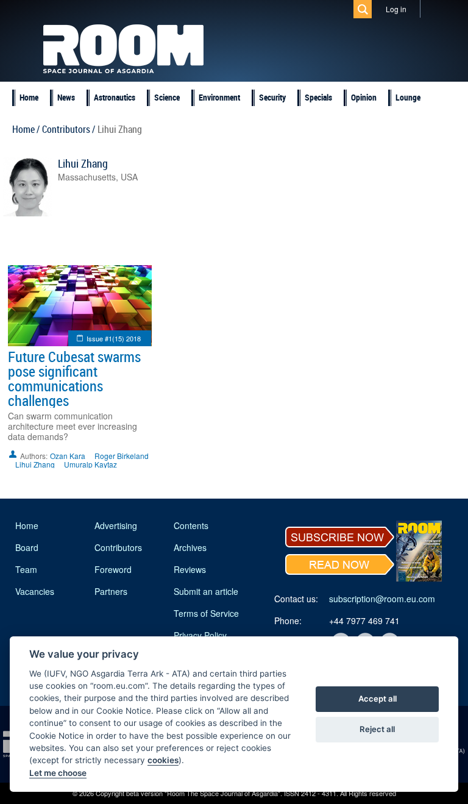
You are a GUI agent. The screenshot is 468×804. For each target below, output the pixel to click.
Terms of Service (206, 613)
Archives (190, 547)
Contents (191, 525)
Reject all (377, 729)
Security (272, 97)
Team (26, 569)
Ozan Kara (67, 455)
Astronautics (114, 97)
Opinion (364, 97)
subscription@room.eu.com (382, 598)
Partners (110, 591)
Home (29, 97)
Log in (396, 9)
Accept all (377, 698)
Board (26, 547)
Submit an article (206, 591)
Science (167, 97)
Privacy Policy (200, 635)
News (66, 97)
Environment (219, 97)
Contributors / (68, 129)
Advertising (115, 525)
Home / (26, 129)
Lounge (407, 97)
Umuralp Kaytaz (90, 464)
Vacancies (34, 591)
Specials (318, 97)
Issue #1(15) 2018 (114, 338)
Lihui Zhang (83, 163)
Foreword (113, 569)
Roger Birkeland (121, 455)
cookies (163, 760)
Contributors (118, 547)
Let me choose (58, 773)
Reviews (190, 569)
